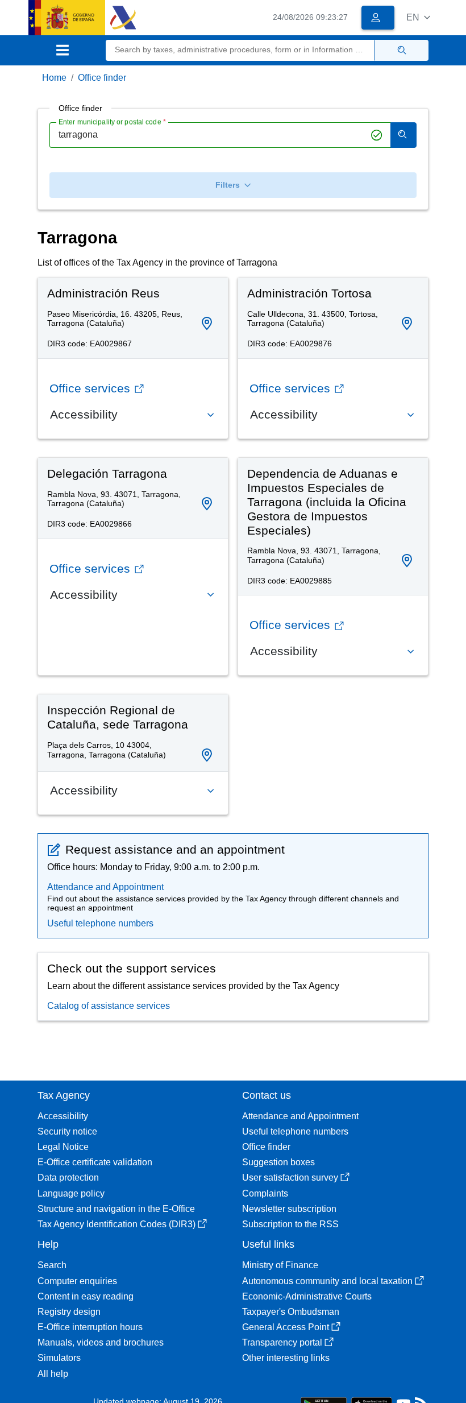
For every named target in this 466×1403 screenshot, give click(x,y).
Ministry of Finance (280, 1265)
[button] (418, 17)
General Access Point (285, 1327)
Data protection (68, 1177)
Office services (89, 388)
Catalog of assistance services (108, 1006)
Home (54, 77)
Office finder (102, 77)
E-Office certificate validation (95, 1162)
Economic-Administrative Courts (307, 1296)
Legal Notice (63, 1147)
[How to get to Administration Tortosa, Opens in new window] (407, 324)
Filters (227, 185)
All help (53, 1374)
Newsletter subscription (289, 1209)
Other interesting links (286, 1358)
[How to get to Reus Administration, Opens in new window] (207, 324)
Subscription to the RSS (290, 1224)
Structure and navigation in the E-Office (116, 1209)
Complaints (265, 1193)
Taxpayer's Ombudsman (290, 1312)
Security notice (67, 1131)
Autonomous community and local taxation (327, 1281)
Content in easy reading (86, 1296)
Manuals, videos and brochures (101, 1342)
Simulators (59, 1358)
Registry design (69, 1312)
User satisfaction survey (290, 1177)
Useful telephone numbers (100, 923)
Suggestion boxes (278, 1162)
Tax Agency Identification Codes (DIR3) (116, 1224)
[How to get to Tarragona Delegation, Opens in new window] (207, 504)
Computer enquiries (77, 1281)
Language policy (71, 1193)
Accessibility (63, 1116)
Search (52, 1265)
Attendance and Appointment (105, 887)
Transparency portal (282, 1342)
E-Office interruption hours (90, 1327)
